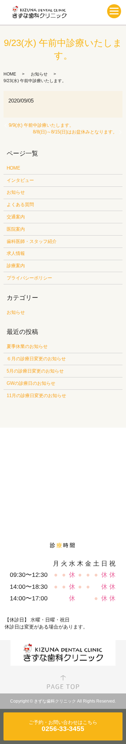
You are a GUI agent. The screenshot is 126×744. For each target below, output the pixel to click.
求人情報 (16, 253)
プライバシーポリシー (29, 278)
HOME (10, 74)
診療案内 (16, 265)
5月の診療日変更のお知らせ (35, 371)
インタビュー (20, 180)
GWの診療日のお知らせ (31, 383)
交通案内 (16, 216)
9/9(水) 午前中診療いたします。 (41, 125)
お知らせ (39, 74)
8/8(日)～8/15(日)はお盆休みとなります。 (75, 131)
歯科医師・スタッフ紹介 (32, 241)
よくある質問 (20, 204)
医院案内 (16, 229)
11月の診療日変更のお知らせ (36, 395)
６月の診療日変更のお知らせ (36, 358)
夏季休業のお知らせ (27, 346)
